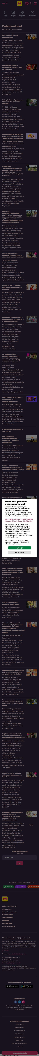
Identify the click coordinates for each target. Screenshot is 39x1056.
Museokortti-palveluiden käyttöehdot (18, 521)
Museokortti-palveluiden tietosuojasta (19, 519)
